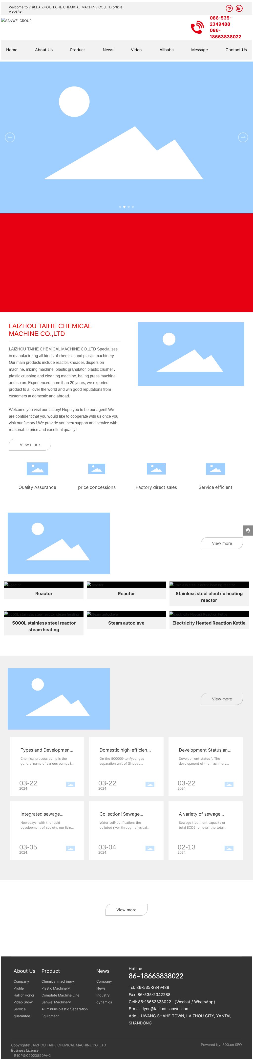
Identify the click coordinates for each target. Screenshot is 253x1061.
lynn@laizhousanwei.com (166, 1008)
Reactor (43, 593)
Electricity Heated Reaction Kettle (209, 623)
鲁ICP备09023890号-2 (32, 1055)
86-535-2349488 (152, 987)
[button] (120, 207)
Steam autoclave (126, 623)
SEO (238, 1044)
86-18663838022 (154, 1001)
